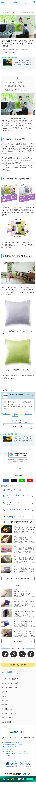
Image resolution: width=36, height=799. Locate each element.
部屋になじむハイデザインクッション (16, 90)
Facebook (28, 414)
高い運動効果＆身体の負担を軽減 (15, 86)
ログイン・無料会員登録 (18, 665)
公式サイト (6, 414)
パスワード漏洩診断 (6, 744)
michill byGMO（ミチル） (8, 12)
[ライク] (34, 1)
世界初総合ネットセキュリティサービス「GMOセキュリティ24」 (17, 742)
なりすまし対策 (25, 753)
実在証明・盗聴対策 (6, 749)
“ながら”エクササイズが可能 (13, 82)
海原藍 (33, 532)
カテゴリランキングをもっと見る (18, 578)
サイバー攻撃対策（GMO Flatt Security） (11, 753)
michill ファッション (30, 616)
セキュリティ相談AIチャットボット (10, 746)
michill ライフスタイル (29, 552)
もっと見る (18, 641)
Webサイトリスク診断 (17, 744)
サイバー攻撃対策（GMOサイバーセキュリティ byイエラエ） (16, 751)
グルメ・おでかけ (21, 12)
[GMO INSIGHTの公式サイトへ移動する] (18, 731)
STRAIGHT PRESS (10, 53)
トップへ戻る (17, 469)
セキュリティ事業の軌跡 (7, 755)
